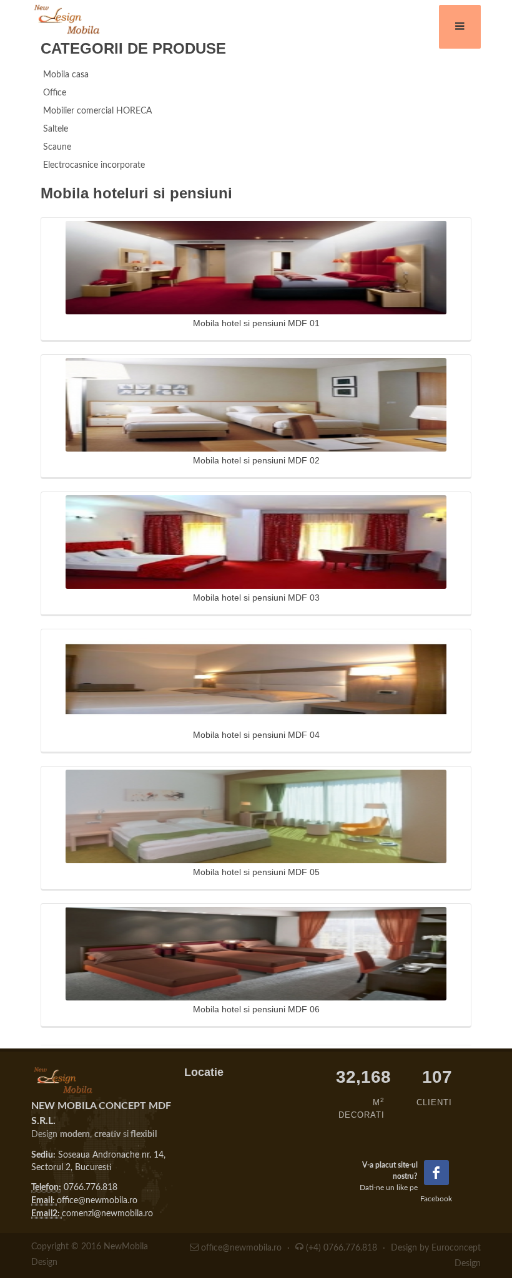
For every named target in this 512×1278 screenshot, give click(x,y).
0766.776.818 (90, 1187)
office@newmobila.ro (97, 1200)
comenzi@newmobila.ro (107, 1213)
